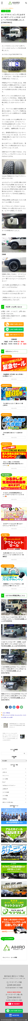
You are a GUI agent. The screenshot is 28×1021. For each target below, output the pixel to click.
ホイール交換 (9, 717)
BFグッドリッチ (6, 715)
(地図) (21, 987)
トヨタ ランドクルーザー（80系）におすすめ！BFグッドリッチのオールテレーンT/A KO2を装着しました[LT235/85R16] (13, 644)
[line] (21, 707)
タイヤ (24, 715)
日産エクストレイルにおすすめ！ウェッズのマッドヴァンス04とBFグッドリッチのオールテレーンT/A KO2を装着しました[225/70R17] (14, 697)
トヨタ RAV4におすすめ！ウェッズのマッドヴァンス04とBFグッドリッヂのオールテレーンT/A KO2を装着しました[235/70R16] (13, 670)
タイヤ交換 (3, 717)
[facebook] (10, 707)
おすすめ (12, 715)
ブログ (4, 712)
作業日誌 (8, 712)
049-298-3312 (15, 997)
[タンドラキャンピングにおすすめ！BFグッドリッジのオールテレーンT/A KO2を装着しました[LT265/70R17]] (14, 707)
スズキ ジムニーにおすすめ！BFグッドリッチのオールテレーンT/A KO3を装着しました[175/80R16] (14, 619)
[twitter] (6, 707)
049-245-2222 (15, 985)
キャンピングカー (19, 715)
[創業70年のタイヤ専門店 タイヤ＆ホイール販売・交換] (14, 3)
